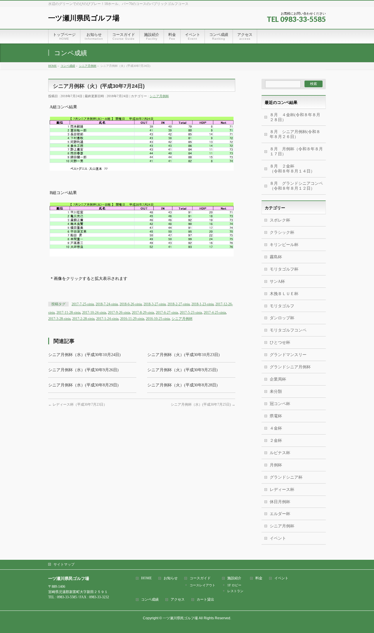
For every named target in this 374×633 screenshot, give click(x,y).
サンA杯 (277, 281)
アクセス (178, 599)
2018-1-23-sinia (202, 304)
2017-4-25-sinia (215, 313)
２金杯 (276, 440)
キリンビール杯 (284, 245)
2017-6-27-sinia (167, 313)
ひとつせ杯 (280, 342)
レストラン (235, 591)
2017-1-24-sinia (107, 319)
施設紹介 (234, 578)
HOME (146, 578)
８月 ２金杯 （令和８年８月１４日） (294, 168)
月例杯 (276, 465)
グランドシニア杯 (286, 477)
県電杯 (276, 416)
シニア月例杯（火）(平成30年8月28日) (182, 385)
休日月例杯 (280, 502)
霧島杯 (276, 257)
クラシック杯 (282, 232)
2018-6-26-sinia (131, 304)
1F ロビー (234, 585)
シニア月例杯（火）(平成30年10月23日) (183, 355)
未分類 (276, 391)
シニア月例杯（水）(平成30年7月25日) (203, 404)
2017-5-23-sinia (191, 313)
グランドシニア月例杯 (290, 367)
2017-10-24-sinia (94, 313)
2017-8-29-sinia (143, 313)
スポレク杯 (280, 220)
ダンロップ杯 (282, 318)
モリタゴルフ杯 (284, 269)
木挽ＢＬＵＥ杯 (284, 294)
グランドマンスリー (288, 355)
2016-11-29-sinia (132, 319)
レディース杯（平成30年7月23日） (77, 404)
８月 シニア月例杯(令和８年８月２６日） (295, 134)
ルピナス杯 (280, 453)
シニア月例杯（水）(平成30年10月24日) (84, 355)
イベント (278, 538)
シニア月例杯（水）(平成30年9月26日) (83, 370)
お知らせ (171, 578)
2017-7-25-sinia (83, 304)
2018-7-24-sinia (107, 304)
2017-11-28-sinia (68, 313)
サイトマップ (64, 564)
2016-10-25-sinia (158, 319)
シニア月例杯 (159, 96)
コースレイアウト (202, 585)
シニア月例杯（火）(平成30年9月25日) (182, 370)
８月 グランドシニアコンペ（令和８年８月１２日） (296, 186)
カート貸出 (205, 599)
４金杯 (276, 428)
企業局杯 (278, 379)
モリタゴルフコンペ (288, 330)
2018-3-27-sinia (154, 304)
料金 (258, 578)
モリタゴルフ (282, 306)
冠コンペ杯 (280, 404)
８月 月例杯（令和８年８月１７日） (296, 151)
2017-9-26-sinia (119, 313)
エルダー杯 (280, 514)
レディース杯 (282, 489)
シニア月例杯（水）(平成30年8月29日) (83, 385)
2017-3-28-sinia (59, 319)
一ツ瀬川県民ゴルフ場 (84, 18)
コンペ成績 (150, 599)
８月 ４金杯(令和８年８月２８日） (295, 117)
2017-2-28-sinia (83, 319)
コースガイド (200, 578)
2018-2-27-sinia (178, 304)
